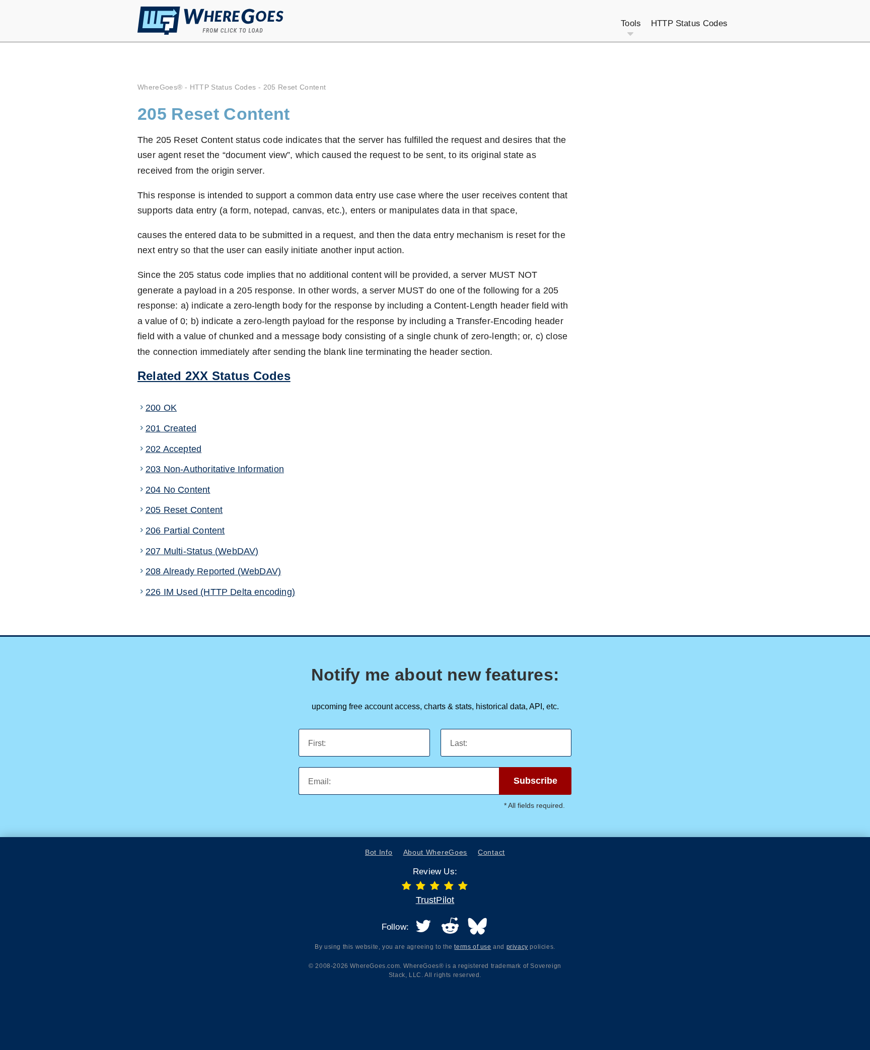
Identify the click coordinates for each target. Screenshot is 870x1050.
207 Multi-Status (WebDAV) (202, 551)
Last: (458, 743)
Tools (631, 23)
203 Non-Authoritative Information (215, 469)
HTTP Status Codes (223, 87)
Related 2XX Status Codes (214, 376)
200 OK (161, 408)
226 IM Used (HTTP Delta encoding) (220, 592)
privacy (517, 946)
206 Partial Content (185, 531)
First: (317, 743)
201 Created (171, 428)
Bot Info (379, 852)
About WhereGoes (435, 852)
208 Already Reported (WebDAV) (213, 571)
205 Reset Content (184, 510)
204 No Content (178, 490)
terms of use (472, 946)
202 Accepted (173, 449)
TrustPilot (435, 900)
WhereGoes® (160, 87)
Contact (491, 852)
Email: (319, 781)
